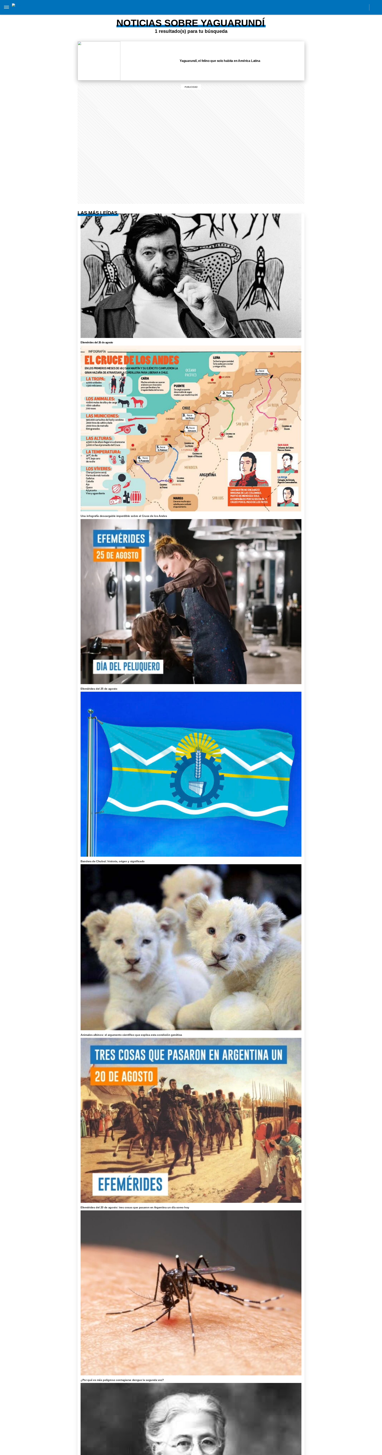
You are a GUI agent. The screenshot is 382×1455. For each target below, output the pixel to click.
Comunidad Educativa (187, 7)
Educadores (82, 15)
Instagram (327, 7)
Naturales (124, 15)
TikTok (345, 7)
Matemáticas (164, 15)
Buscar (375, 7)
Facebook (336, 7)
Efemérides (188, 15)
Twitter (354, 7)
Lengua (143, 15)
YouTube (363, 7)
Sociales (104, 15)
